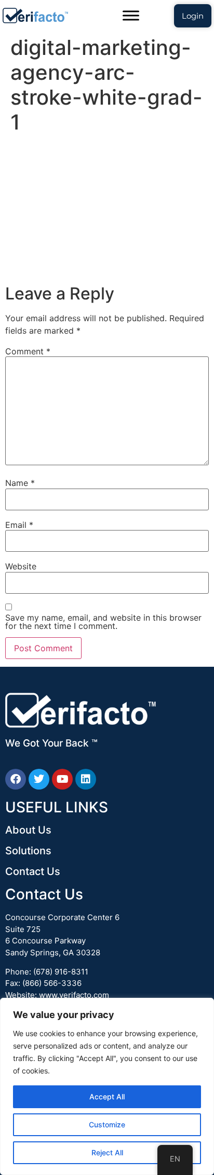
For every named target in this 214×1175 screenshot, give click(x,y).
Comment (27, 351)
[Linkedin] (85, 779)
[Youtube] (62, 779)
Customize (107, 1124)
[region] (107, 1086)
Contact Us (32, 871)
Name (20, 483)
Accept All (107, 1096)
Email (19, 525)
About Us (28, 830)
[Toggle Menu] (131, 15)
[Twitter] (39, 779)
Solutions (28, 850)
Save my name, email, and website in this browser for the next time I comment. (103, 621)
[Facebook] (15, 779)
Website (20, 566)
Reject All (107, 1152)
